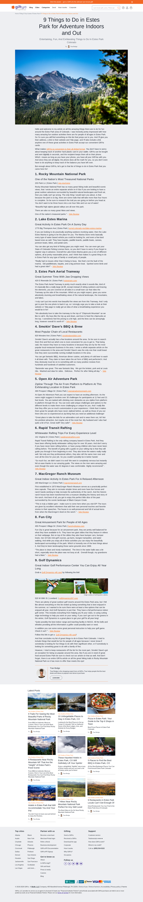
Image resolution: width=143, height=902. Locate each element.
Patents (124, 887)
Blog (31, 7)
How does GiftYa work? (96, 842)
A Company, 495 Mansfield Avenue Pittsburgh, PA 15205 (54, 887)
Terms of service (94, 887)
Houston (18, 858)
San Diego (31, 858)
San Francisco (33, 861)
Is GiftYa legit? (45, 863)
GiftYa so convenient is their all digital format (65, 149)
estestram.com (70, 281)
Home (17, 13)
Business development (48, 845)
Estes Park (36, 13)
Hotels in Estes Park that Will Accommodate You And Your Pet (42, 808)
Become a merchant (47, 835)
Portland (30, 851)
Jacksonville (19, 861)
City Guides (28, 13)
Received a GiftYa (70, 838)
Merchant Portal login (47, 838)
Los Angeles (19, 865)
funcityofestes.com (76, 526)
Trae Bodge (73, 46)
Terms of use (83, 887)
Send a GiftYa (68, 835)
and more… (32, 868)
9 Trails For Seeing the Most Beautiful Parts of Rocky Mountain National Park (41, 717)
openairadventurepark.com (79, 391)
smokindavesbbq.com (71, 336)
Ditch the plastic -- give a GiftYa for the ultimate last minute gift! (71, 2)
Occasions (67, 855)
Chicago (18, 845)
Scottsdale (31, 865)
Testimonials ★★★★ (95, 838)
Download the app (70, 842)
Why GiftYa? (68, 851)
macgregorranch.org (73, 483)
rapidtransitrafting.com (70, 437)
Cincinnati (18, 848)
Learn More (56, 678)
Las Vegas (18, 868)
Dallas (17, 851)
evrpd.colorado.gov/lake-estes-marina (85, 228)
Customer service (94, 835)
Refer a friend (45, 842)
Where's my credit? (94, 845)
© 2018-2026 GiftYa (22, 887)
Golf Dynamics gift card (52, 572)
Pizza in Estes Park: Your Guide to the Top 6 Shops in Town (101, 721)
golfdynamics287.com (68, 598)
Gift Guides (61, 755)
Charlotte (18, 842)
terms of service (63, 893)
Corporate (72, 7)
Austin (17, 838)
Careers (43, 873)
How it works (62, 7)
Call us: (96, 848)
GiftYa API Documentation (49, 848)
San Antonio (32, 855)
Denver (17, 855)
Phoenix (30, 845)
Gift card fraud (45, 866)
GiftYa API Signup (46, 851)
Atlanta (17, 835)
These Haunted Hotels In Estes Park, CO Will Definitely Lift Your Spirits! (70, 760)
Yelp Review (74, 214)
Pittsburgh (31, 848)
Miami (30, 835)
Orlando (30, 842)
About (42, 860)
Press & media (45, 870)
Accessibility (105, 887)
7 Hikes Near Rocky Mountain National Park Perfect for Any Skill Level (70, 804)
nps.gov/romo (64, 183)
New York (31, 838)
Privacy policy (115, 887)
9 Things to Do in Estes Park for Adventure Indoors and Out (59, 13)
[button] (37, 8)
